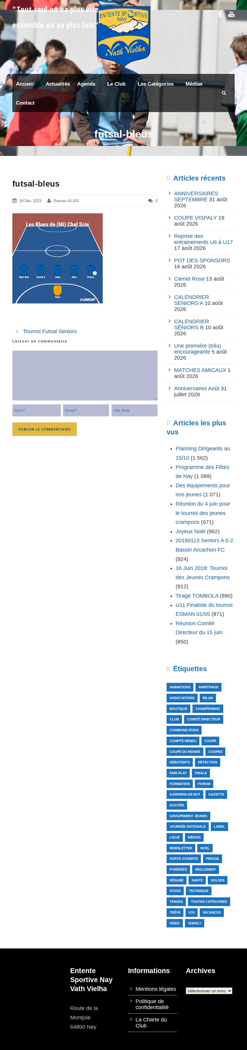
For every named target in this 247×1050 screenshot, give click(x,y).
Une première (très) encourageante (197, 349)
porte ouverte (184, 858)
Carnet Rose (189, 279)
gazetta (216, 794)
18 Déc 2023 (30, 201)
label (219, 826)
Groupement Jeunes (188, 816)
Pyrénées (178, 869)
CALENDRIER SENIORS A (191, 300)
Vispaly (194, 923)
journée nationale (188, 826)
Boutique (178, 709)
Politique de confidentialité (152, 1004)
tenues (176, 901)
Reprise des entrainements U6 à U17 (203, 239)
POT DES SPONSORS (202, 260)
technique (198, 891)
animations (180, 687)
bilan (208, 698)
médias (194, 837)
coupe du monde (185, 751)
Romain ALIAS (66, 201)
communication (184, 730)
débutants (180, 762)
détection (207, 762)
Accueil (25, 84)
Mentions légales (156, 989)
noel (205, 848)
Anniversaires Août (196, 388)
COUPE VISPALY (195, 218)
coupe (210, 741)
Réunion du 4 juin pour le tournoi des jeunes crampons (203, 513)
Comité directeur (203, 719)
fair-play (178, 773)
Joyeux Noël (190, 531)
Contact (25, 103)
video (175, 923)
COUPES (215, 751)
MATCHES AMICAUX (200, 370)
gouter (177, 805)
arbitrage (208, 687)
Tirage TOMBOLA (197, 596)
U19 (192, 912)
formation (180, 784)
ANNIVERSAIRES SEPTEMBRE (196, 196)
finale (201, 773)
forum (204, 784)
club (174, 719)
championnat (207, 709)
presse (212, 858)
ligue (175, 837)
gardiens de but (185, 794)
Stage (175, 891)
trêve (175, 912)
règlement (205, 869)
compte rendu (183, 741)
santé (197, 880)
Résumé (176, 880)
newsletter (181, 848)
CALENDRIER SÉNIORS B (191, 324)
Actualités (58, 84)
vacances (212, 912)
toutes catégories (209, 901)
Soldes (217, 880)
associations (182, 698)
